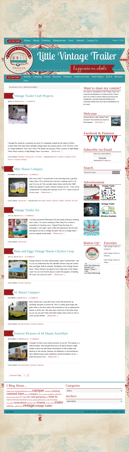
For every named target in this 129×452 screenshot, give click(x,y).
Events (46, 77)
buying (30, 391)
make (30, 400)
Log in (121, 412)
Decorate (56, 77)
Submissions (59, 40)
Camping (37, 77)
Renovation (10, 403)
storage (47, 403)
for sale (31, 397)
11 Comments (30, 257)
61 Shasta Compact (27, 292)
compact (33, 394)
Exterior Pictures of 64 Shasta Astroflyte (41, 333)
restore (30, 403)
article (12, 391)
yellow (74, 200)
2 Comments (30, 101)
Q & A (109, 76)
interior (9, 400)
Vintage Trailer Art (26, 210)
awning (17, 391)
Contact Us (92, 40)
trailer (17, 159)
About (36, 40)
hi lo (47, 397)
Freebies (46, 40)
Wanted (80, 40)
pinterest (102, 139)
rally (48, 400)
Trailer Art (29, 157)
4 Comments (29, 215)
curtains (51, 394)
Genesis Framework (104, 412)
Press (26, 80)
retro (34, 403)
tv (13, 406)
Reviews (118, 76)
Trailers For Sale (81, 76)
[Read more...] (46, 192)
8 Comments (34, 339)
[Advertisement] (64, 18)
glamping (40, 397)
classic (26, 394)
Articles (26, 77)
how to (11, 159)
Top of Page (9, 412)
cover (40, 394)
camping (55, 391)
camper (60, 157)
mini (43, 200)
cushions (57, 394)
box (40, 200)
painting (35, 400)
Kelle (22, 101)
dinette (17, 397)
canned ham (15, 393)
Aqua (8, 391)
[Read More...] (100, 122)
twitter (114, 139)
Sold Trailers (97, 76)
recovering (53, 400)
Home (27, 40)
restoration (20, 402)
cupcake (44, 394)
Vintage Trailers (24, 283)
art (55, 157)
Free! (70, 40)
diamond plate (11, 397)
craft (73, 157)
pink (39, 400)
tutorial (10, 406)
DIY (21, 397)
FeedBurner (107, 160)
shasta (48, 200)
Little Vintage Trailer (64, 59)
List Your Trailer (14, 41)
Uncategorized (24, 324)
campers (48, 391)
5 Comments (33, 174)
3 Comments (33, 298)
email (108, 139)
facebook (90, 139)
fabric (25, 397)
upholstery (18, 406)
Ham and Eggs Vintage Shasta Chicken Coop (44, 251)
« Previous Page (15, 375)
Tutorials (38, 157)
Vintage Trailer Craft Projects (33, 96)
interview (15, 400)
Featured (66, 77)
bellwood (23, 391)
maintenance (24, 400)
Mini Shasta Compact (28, 169)
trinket (61, 200)
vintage (24, 159)
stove (52, 403)
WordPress (114, 412)
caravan (67, 157)
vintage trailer (43, 405)
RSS (96, 139)
